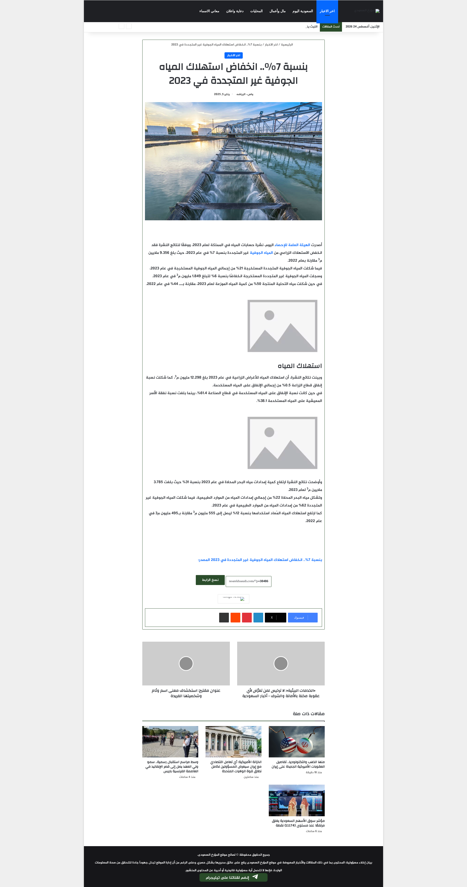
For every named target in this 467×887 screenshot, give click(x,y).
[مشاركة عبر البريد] (224, 617)
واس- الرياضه (244, 94)
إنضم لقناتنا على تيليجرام (227, 878)
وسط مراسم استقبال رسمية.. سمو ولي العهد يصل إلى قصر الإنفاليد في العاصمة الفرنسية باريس (171, 766)
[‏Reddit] (235, 617)
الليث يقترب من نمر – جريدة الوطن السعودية (287, 26)
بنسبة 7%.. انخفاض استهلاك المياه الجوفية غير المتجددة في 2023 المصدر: (260, 560)
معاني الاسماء (209, 11)
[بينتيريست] (247, 617)
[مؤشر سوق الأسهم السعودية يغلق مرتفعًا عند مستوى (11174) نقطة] (297, 800)
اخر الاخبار (327, 11)
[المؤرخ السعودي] (366, 11)
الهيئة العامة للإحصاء (293, 245)
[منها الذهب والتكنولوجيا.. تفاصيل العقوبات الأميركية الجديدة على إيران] (297, 742)
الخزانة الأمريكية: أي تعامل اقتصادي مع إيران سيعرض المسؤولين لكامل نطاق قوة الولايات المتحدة (235, 766)
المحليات (256, 11)
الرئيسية (287, 44)
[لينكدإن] (258, 617)
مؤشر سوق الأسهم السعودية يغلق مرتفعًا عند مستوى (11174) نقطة (298, 823)
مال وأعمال (277, 11)
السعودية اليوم (303, 11)
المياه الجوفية (261, 253)
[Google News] (233, 598)
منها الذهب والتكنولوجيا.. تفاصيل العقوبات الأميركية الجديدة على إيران (298, 764)
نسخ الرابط (210, 580)
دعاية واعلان (234, 11)
